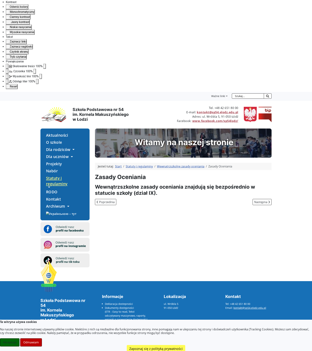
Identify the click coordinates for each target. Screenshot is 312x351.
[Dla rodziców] (73, 149)
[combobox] (248, 96)
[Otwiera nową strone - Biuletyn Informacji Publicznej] (264, 114)
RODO (52, 191)
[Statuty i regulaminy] (48, 187)
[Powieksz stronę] (44, 66)
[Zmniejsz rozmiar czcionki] (7, 71)
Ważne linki (218, 96)
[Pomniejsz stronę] (7, 66)
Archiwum (55, 206)
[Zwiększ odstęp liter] (37, 81)
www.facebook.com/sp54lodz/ (215, 121)
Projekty (54, 163)
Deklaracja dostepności (119, 304)
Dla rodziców (58, 149)
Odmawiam (31, 342)
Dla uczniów (57, 156)
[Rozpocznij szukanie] (268, 96)
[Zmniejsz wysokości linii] (7, 76)
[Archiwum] (67, 206)
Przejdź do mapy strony (3, 95)
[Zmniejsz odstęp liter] (7, 81)
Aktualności (57, 135)
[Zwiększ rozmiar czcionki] (34, 71)
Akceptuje (9, 342)
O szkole (54, 142)
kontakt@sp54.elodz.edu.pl (217, 112)
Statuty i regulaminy (57, 181)
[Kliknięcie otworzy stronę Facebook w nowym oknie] (65, 229)
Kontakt (53, 199)
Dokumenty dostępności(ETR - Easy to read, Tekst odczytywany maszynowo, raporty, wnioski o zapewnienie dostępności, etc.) (126, 315)
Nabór (52, 170)
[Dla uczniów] (71, 156)
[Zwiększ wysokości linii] (40, 76)
